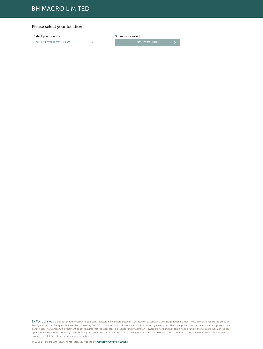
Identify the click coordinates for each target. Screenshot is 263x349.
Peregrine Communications (112, 342)
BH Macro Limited (42, 322)
